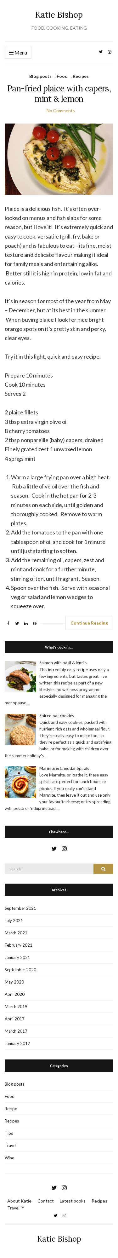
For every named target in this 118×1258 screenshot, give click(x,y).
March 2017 (16, 1031)
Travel (10, 1145)
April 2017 (15, 1018)
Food (62, 76)
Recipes (81, 76)
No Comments (61, 110)
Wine (9, 1157)
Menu (20, 52)
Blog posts (40, 76)
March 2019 (16, 1006)
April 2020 (15, 994)
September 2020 (20, 969)
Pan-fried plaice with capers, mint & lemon (59, 93)
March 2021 (16, 932)
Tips (9, 1133)
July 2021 (14, 920)
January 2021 (17, 957)
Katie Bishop (59, 14)
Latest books (73, 1200)
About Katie (19, 1200)
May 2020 (14, 981)
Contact (45, 1200)
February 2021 (18, 945)
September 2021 (20, 908)
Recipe (11, 1108)
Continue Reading (89, 623)
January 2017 (17, 1043)
